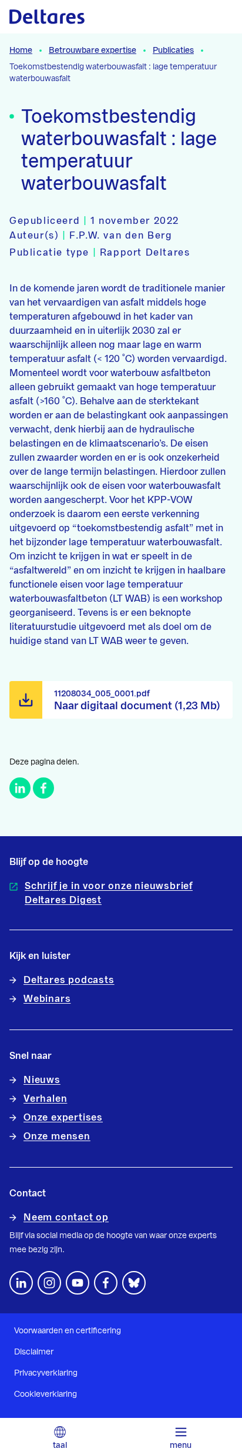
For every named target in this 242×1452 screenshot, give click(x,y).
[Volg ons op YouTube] (77, 1283)
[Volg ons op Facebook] (105, 1283)
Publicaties (173, 50)
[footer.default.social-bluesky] (134, 1283)
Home (20, 50)
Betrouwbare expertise (92, 50)
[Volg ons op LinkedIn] (21, 1283)
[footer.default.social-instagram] (49, 1283)
